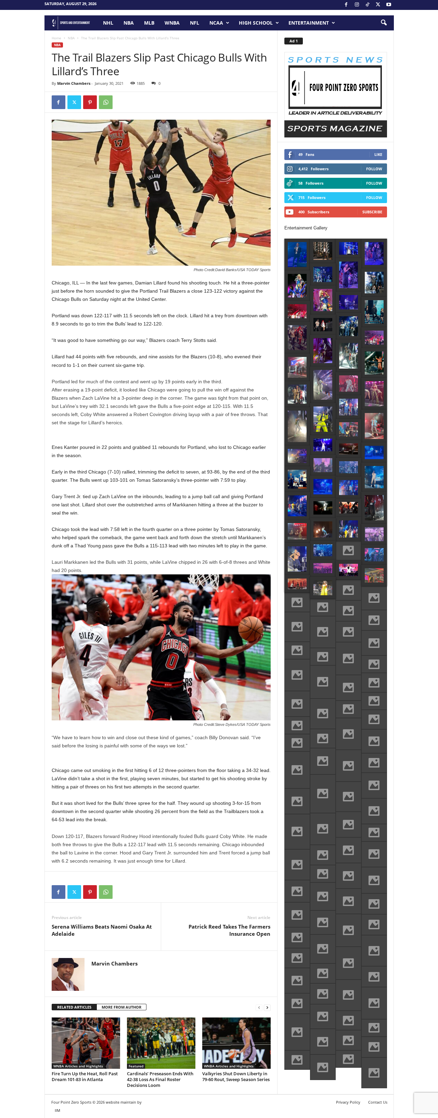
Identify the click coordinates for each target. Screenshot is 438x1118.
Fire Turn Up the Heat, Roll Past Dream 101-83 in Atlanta (85, 1076)
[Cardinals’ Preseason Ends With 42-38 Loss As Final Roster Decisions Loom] (161, 1043)
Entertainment (308, 22)
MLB (149, 22)
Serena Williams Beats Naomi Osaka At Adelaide (102, 930)
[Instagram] (357, 5)
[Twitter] (74, 102)
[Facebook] (346, 5)
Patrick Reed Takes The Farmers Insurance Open (229, 930)
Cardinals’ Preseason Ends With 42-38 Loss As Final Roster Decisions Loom (160, 1079)
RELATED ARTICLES (74, 1007)
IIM (57, 1110)
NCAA (216, 22)
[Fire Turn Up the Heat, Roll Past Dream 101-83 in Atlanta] (86, 1043)
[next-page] (267, 1007)
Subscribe (372, 211)
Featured (136, 1066)
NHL (108, 22)
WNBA (172, 22)
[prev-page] (259, 1007)
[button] (383, 22)
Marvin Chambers (73, 83)
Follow (374, 168)
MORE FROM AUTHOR (121, 1007)
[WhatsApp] (106, 102)
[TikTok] (367, 5)
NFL (194, 22)
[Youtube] (389, 5)
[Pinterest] (90, 102)
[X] (378, 5)
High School (256, 22)
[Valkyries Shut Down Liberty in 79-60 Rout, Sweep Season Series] (236, 1043)
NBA (129, 22)
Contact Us (377, 1102)
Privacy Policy (348, 1102)
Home (56, 38)
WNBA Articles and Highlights (78, 1066)
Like (378, 154)
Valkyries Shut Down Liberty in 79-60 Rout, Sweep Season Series (236, 1076)
